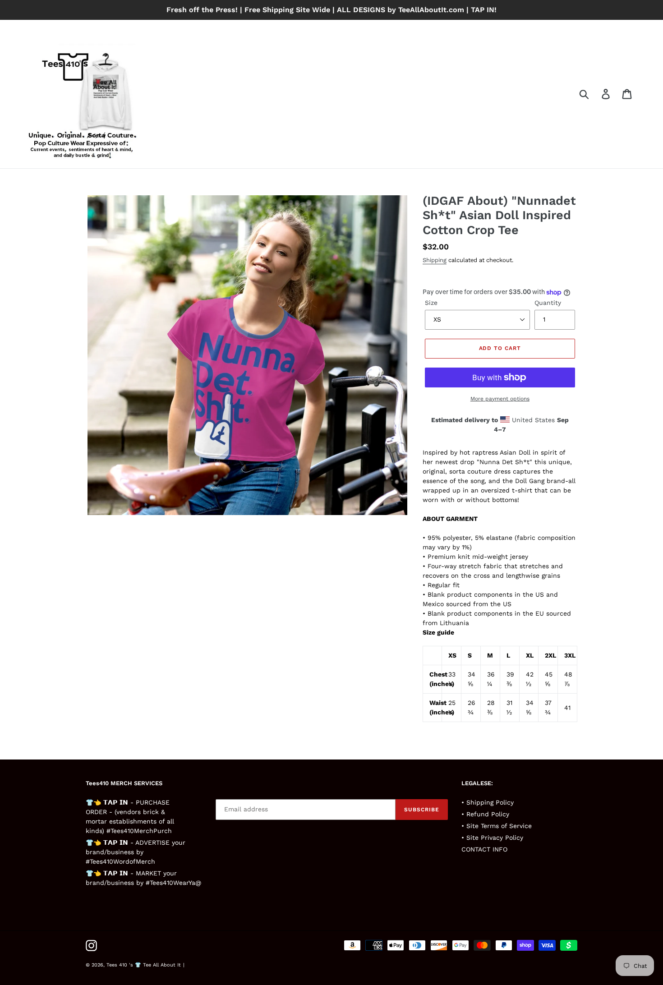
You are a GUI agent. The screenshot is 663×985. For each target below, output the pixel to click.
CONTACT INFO (484, 849)
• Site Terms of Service (496, 825)
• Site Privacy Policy (492, 837)
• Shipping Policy (487, 802)
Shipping (435, 260)
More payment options (499, 399)
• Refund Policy (485, 814)
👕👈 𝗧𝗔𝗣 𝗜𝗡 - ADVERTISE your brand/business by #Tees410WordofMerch (135, 852)
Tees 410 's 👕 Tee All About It (143, 965)
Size (431, 302)
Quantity (547, 302)
